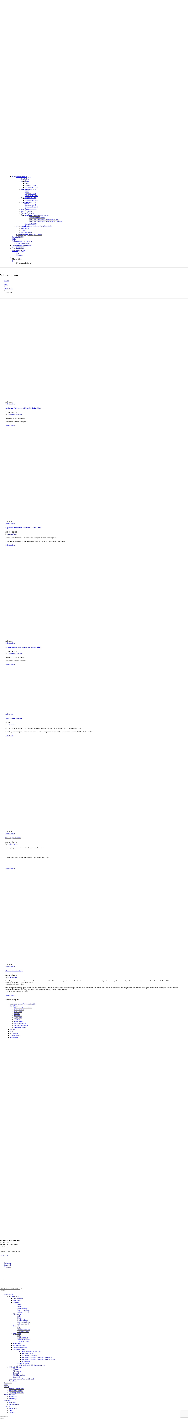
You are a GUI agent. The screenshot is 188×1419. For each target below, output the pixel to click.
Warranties (8, 1273)
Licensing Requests (11, 1279)
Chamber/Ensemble (21, 1025)
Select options (10, 404)
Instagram (7, 1263)
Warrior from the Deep (14, 971)
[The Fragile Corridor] (23, 782)
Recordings (14, 1037)
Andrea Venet (12, 534)
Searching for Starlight (13, 718)
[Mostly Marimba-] (94, 173)
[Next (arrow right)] (3, 1418)
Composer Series (20, 1027)
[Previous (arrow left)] (1, 1418)
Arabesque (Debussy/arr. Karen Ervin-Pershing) (23, 408)
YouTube (7, 1267)
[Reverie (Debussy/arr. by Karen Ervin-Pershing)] (23, 592)
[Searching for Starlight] (23, 688)
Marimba (17, 1014)
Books (12, 1031)
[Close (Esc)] (7, 1416)
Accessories (14, 1033)
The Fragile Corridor (13, 838)
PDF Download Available (23, 1008)
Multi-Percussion (20, 1023)
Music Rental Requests (12, 1277)
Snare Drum (18, 1022)
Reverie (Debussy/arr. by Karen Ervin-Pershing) (23, 647)
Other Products (15, 1035)
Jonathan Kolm (13, 977)
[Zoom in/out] (1, 1416)
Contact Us (4, 1255)
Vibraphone (18, 1016)
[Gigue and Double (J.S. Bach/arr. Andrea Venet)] (23, 472)
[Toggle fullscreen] (3, 1416)
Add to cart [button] (9, 714)
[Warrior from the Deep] (23, 916)
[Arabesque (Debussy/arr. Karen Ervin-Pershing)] (23, 353)
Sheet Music (14, 1006)
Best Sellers (18, 1012)
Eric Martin (11, 724)
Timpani (17, 1020)
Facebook (7, 1265)
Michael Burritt (13, 844)
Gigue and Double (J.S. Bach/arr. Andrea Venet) (23, 528)
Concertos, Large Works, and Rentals (22, 1004)
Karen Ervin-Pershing (15, 414)
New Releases (19, 1010)
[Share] (5, 1416)
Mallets (12, 1029)
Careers (7, 1281)
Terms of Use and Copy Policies (15, 1275)
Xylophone (18, 1018)
